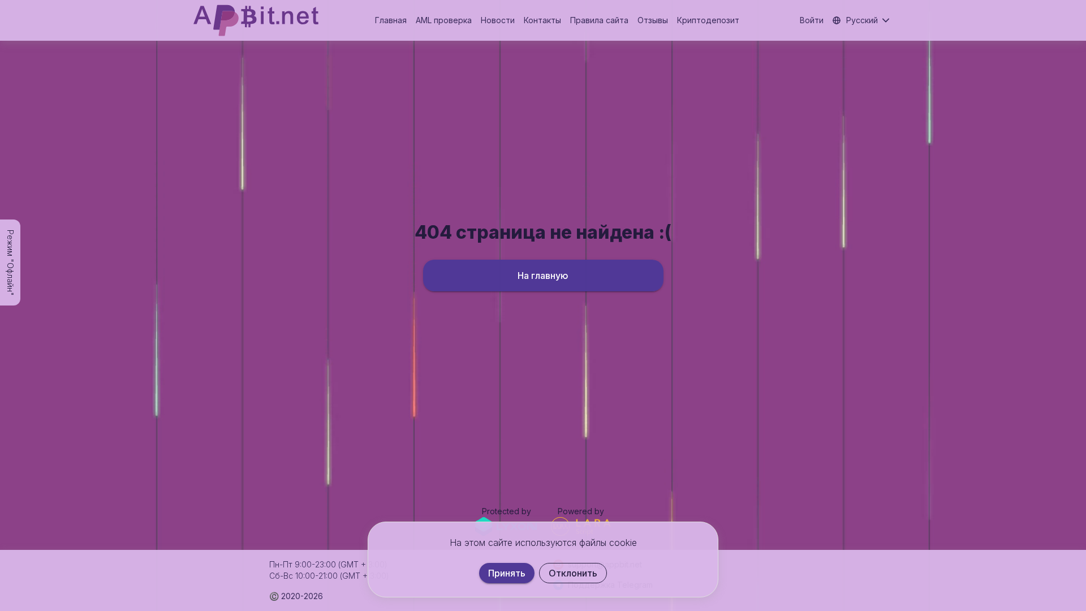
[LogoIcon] (255, 20)
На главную (543, 275)
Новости (498, 20)
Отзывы (652, 20)
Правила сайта (599, 20)
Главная (391, 20)
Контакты (542, 20)
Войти (812, 20)
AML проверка (444, 20)
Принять (506, 573)
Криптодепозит (708, 20)
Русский (862, 20)
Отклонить (573, 573)
